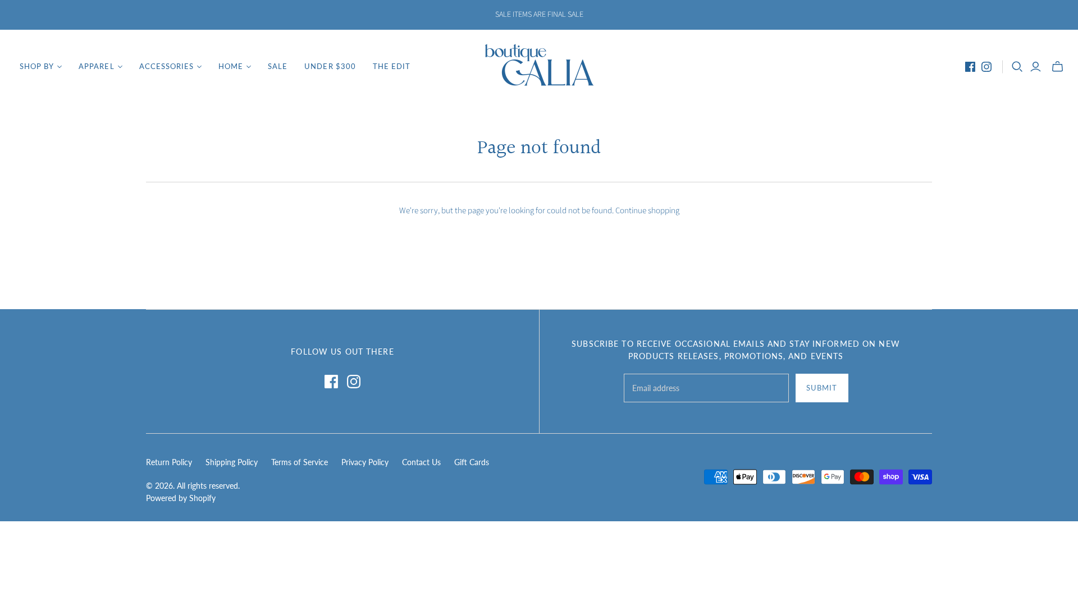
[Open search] (1017, 66)
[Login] (1036, 67)
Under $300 (329, 66)
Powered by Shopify (181, 498)
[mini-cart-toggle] (1057, 67)
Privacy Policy (365, 462)
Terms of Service (299, 462)
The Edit (391, 66)
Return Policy (169, 462)
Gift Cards (471, 462)
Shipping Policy (231, 462)
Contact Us (421, 462)
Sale (277, 66)
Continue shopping (647, 211)
